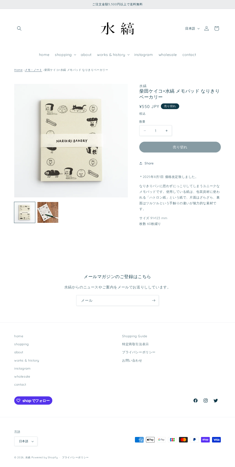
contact (20, 384)
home (18, 336)
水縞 (28, 457)
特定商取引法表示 (135, 344)
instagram (22, 368)
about (18, 352)
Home (18, 70)
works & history (26, 360)
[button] (19, 28)
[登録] (153, 300)
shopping (21, 344)
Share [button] (149, 163)
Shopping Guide (134, 336)
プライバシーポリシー (139, 352)
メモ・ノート (33, 70)
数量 (142, 121)
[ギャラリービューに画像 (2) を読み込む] (47, 212)
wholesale (22, 376)
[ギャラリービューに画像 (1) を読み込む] (24, 212)
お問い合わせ (132, 360)
